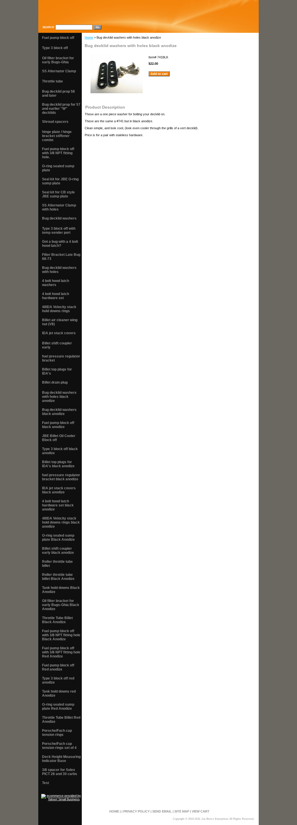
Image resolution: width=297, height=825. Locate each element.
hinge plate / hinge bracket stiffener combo (57, 136)
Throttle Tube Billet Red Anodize (61, 720)
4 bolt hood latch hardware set (55, 296)
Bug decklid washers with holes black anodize (59, 397)
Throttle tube (52, 81)
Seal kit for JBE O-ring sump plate (60, 181)
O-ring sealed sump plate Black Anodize (58, 537)
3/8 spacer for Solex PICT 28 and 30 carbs (59, 772)
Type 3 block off (55, 48)
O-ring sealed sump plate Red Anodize (58, 706)
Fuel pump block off (58, 38)
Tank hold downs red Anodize (59, 693)
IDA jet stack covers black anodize (59, 490)
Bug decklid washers (59, 218)
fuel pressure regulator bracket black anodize (61, 477)
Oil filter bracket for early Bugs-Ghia (58, 60)
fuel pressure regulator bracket (61, 358)
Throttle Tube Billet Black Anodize (57, 620)
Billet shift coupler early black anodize (58, 551)
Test (45, 783)
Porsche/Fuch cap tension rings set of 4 (59, 746)
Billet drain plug (55, 382)
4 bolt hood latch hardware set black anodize (58, 505)
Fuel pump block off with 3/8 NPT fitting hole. (58, 153)
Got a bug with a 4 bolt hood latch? (60, 244)
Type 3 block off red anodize (58, 680)
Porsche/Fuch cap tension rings (57, 733)
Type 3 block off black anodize (60, 451)
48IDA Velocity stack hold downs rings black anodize (61, 522)
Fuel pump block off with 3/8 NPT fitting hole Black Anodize (61, 635)
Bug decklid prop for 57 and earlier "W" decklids (61, 109)
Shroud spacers (55, 122)
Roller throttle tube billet (57, 564)
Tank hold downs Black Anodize (61, 590)
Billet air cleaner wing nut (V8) (59, 322)
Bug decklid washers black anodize (59, 412)
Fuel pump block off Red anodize (58, 667)
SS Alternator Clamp (59, 71)
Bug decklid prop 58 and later (58, 93)
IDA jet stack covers (59, 333)
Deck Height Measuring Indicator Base (61, 759)
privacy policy (136, 811)
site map (181, 811)
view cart (200, 811)
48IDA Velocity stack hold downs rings (59, 309)
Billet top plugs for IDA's (57, 371)
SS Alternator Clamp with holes (59, 207)
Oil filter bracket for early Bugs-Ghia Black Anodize (60, 605)
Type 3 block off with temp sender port (58, 231)
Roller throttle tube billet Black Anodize (58, 577)
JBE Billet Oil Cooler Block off (58, 438)
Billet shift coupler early (57, 345)
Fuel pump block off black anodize (58, 425)
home (114, 811)
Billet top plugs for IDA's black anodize (58, 464)
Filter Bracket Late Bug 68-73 (61, 257)
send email (162, 811)
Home (89, 37)
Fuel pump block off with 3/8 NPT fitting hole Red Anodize (61, 652)
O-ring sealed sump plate (58, 168)
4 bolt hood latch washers (55, 283)
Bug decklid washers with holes (59, 270)
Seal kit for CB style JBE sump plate (58, 194)
